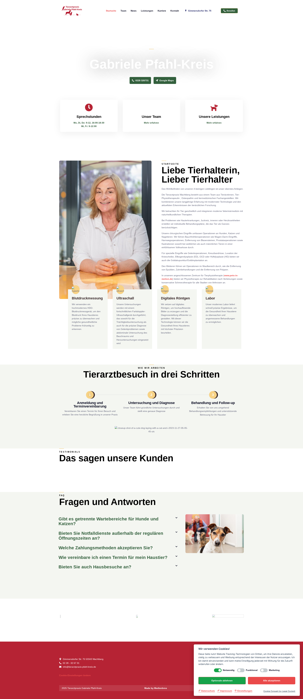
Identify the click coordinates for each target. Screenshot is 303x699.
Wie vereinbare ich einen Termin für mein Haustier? (113, 557)
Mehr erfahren (151, 122)
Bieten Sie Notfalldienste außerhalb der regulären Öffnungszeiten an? (111, 536)
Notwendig (229, 670)
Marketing (274, 670)
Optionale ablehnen (222, 680)
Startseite (111, 10)
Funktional (252, 670)
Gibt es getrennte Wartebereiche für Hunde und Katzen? (108, 521)
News (134, 10)
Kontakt (174, 10)
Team (123, 10)
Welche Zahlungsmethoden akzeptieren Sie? (106, 547)
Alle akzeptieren (271, 680)
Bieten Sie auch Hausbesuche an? (95, 566)
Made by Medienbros (155, 688)
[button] (118, 521)
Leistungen (147, 10)
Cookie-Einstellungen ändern (75, 675)
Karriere (162, 10)
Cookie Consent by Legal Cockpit (279, 691)
